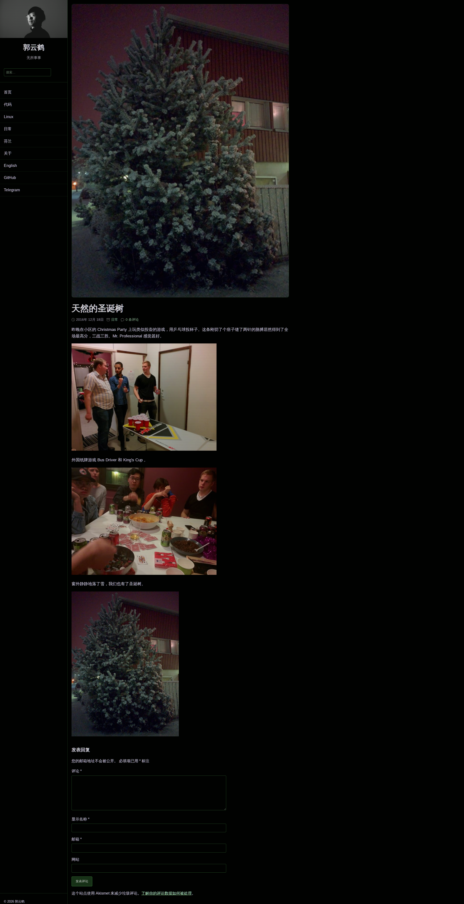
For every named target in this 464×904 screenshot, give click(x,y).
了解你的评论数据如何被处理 (166, 893)
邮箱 (77, 839)
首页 (8, 92)
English (10, 166)
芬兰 (8, 141)
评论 (77, 771)
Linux (8, 117)
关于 (8, 153)
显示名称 (80, 819)
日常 (8, 129)
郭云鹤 (33, 47)
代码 (8, 104)
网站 (75, 859)
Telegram (12, 190)
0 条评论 (132, 319)
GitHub (10, 178)
